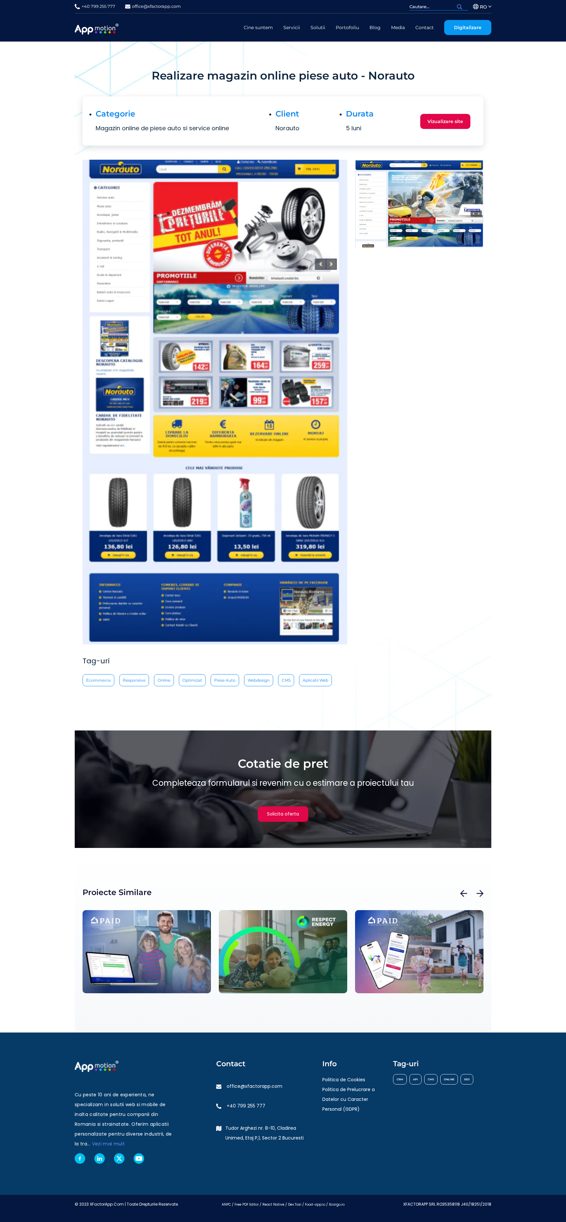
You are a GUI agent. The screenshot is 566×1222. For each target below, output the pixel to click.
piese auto (225, 680)
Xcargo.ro (337, 1204)
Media (398, 27)
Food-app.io (315, 1204)
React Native (273, 1204)
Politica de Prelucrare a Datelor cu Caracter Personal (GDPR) (348, 1099)
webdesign (259, 680)
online (164, 680)
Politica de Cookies (343, 1079)
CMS (286, 680)
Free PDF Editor (247, 1204)
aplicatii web (315, 680)
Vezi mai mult (108, 1144)
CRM (400, 1079)
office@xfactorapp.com (254, 1086)
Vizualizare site (445, 121)
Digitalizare (467, 27)
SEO (467, 1079)
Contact (424, 27)
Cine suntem (258, 27)
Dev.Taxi (294, 1204)
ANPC (226, 1204)
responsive (134, 680)
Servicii (291, 27)
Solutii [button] (318, 27)
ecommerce (98, 680)
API (415, 1079)
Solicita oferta (283, 814)
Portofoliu (347, 27)
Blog (375, 27)
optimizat (192, 680)
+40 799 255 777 (246, 1106)
